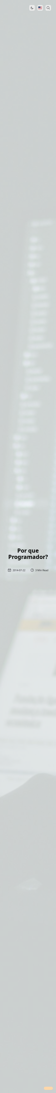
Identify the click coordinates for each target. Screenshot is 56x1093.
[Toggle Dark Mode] (32, 8)
